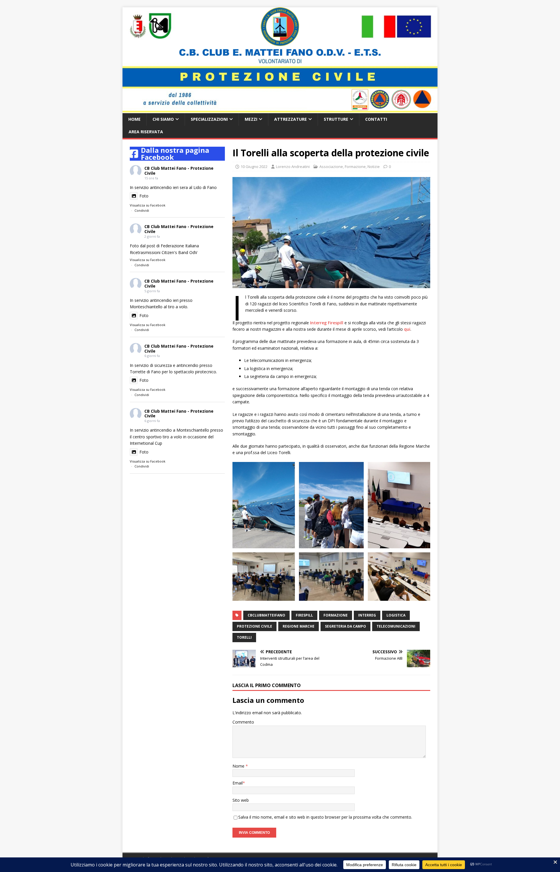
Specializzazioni (209, 119)
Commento (243, 722)
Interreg (367, 615)
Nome (239, 766)
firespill (304, 615)
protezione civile (254, 626)
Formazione (355, 166)
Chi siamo (163, 119)
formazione (335, 615)
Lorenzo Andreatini (293, 166)
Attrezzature (290, 119)
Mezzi (251, 119)
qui (407, 329)
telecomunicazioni (396, 626)
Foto (143, 196)
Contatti (376, 119)
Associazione (331, 166)
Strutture (336, 119)
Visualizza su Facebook (147, 205)
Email (237, 783)
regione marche (298, 626)
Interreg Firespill (326, 322)
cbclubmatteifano (266, 615)
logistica (395, 615)
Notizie (374, 166)
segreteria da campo (345, 626)
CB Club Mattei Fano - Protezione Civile (179, 170)
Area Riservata (146, 131)
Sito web (240, 800)
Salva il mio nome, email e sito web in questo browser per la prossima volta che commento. (325, 817)
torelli (244, 637)
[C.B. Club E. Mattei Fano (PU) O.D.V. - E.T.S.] (280, 110)
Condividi (141, 210)
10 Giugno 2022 (254, 166)
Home (134, 119)
